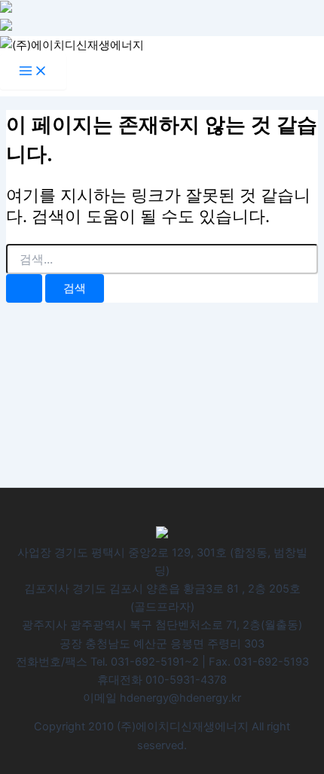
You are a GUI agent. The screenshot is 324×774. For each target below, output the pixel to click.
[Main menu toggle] (33, 72)
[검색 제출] (24, 288)
